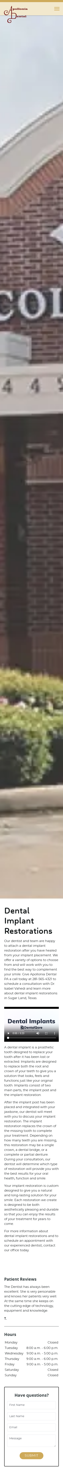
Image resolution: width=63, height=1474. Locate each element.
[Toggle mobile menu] (57, 9)
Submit (31, 1455)
